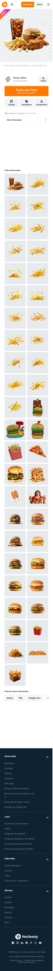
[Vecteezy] (4, 4)
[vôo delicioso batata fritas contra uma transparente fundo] (15, 204)
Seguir (43, 81)
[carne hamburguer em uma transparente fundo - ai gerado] (15, 851)
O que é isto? (31, 113)
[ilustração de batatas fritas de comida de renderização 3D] (15, 717)
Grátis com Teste (26, 91)
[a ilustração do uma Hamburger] (15, 650)
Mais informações (14, 118)
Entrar (39, 4)
